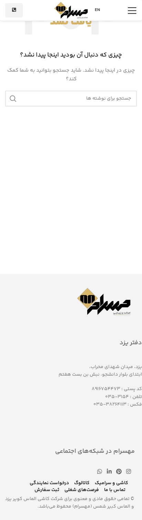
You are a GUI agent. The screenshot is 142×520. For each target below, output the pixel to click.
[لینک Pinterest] (119, 472)
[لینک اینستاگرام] (128, 472)
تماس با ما (114, 490)
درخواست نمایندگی (49, 483)
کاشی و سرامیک (111, 483)
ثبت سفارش (46, 490)
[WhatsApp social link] (99, 472)
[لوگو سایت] (71, 10)
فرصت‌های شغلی (81, 490)
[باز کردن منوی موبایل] (132, 10)
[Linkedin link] (109, 472)
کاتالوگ (82, 483)
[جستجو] (13, 98)
